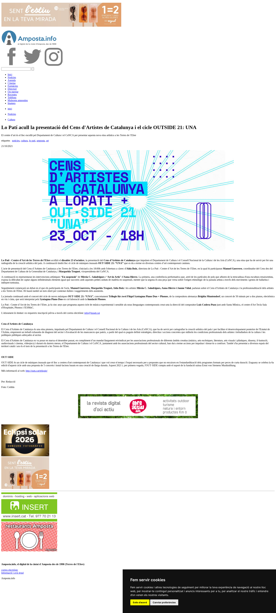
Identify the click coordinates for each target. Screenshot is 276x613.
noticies (16, 140)
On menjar (13, 91)
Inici (10, 74)
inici (10, 108)
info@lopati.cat (92, 313)
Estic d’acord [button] (140, 602)
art (47, 140)
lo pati (32, 140)
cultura (24, 140)
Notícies (12, 77)
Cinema (11, 83)
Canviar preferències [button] (164, 602)
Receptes (12, 94)
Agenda (12, 80)
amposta (41, 140)
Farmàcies (13, 86)
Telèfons (12, 97)
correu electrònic (9, 570)
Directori (12, 89)
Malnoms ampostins (18, 100)
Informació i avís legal (12, 572)
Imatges (11, 103)
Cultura (11, 119)
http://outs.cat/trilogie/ (36, 370)
